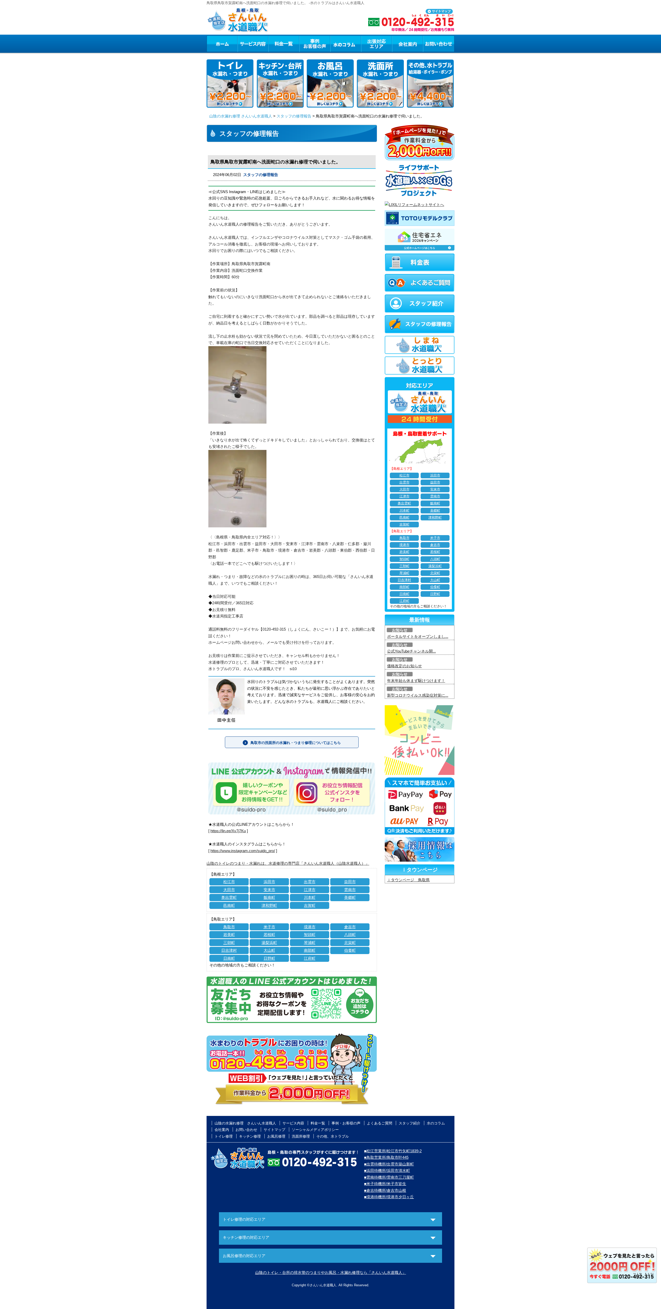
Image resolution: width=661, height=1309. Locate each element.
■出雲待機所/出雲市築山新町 (389, 1164)
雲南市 (350, 889)
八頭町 (350, 934)
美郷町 (350, 897)
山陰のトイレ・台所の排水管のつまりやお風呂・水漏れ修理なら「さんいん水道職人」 (330, 1272)
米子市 (269, 927)
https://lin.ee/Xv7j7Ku (228, 831)
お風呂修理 (276, 1136)
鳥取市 (229, 927)
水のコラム (345, 43)
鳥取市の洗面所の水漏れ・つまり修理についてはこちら (295, 743)
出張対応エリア (376, 43)
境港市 (310, 927)
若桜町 (269, 934)
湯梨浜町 (269, 942)
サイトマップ (274, 1130)
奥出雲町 (229, 897)
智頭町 (310, 934)
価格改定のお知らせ (404, 666)
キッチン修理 (250, 1136)
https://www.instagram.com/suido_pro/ (242, 850)
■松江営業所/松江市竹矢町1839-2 (393, 1151)
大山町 (269, 950)
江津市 (310, 889)
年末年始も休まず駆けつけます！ (416, 680)
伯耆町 (350, 950)
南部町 (310, 950)
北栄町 (350, 942)
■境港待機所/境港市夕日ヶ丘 (389, 1197)
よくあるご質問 (379, 1123)
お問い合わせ (438, 43)
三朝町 (229, 942)
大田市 (229, 889)
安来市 (269, 889)
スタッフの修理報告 (294, 116)
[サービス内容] (243, 43)
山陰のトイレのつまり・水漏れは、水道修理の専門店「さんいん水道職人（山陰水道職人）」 (288, 863)
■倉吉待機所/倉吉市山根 (385, 1190)
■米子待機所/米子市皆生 (385, 1183)
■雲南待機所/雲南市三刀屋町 (389, 1177)
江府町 (310, 958)
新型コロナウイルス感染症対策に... (417, 695)
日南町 (229, 958)
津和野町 (269, 905)
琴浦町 (310, 942)
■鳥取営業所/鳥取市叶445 (386, 1157)
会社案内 (407, 43)
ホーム (222, 43)
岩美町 (229, 934)
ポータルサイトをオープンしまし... (417, 636)
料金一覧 (283, 43)
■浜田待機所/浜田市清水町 (387, 1170)
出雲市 (310, 881)
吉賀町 (310, 905)
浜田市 (269, 881)
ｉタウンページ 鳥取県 (408, 880)
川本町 (310, 897)
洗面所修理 (301, 1136)
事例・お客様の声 (314, 43)
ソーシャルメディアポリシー (315, 1130)
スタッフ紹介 (409, 1123)
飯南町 (269, 897)
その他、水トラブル (332, 1136)
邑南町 (229, 905)
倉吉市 (350, 927)
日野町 (269, 958)
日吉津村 (229, 950)
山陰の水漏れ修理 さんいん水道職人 (240, 116)
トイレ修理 (224, 1136)
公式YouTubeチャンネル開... (411, 651)
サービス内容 (252, 43)
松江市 (229, 881)
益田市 (350, 881)
